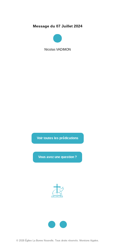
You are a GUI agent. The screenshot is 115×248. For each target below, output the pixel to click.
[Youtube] (51, 224)
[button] (55, 9)
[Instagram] (63, 224)
